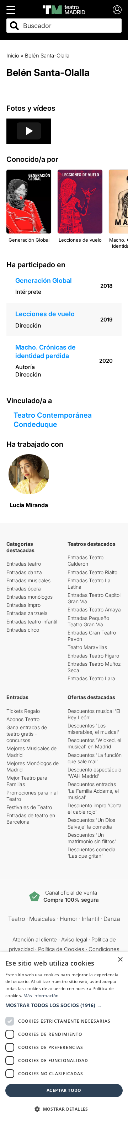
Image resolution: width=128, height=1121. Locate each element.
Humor (69, 918)
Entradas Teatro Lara (91, 678)
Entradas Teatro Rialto (92, 572)
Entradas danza (24, 572)
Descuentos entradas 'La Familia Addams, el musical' (93, 790)
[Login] (117, 9)
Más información (41, 996)
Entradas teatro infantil (31, 622)
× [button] (120, 959)
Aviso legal (74, 939)
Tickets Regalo (23, 711)
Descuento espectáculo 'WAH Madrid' (94, 772)
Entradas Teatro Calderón (85, 560)
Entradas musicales (28, 580)
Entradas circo (22, 630)
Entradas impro (23, 605)
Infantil (90, 918)
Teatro (16, 918)
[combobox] (70, 25)
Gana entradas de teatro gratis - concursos (26, 733)
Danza (111, 918)
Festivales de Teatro (29, 807)
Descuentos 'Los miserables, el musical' (93, 728)
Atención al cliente (34, 939)
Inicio (12, 55)
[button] (64, 1005)
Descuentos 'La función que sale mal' (95, 758)
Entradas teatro (23, 564)
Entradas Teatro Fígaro (93, 656)
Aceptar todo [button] (64, 1090)
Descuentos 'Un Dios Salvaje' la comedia (91, 823)
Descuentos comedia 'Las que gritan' (92, 852)
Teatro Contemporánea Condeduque (53, 420)
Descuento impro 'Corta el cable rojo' (95, 808)
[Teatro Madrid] (64, 9)
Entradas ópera (23, 589)
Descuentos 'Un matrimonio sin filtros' (92, 838)
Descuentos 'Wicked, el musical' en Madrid (94, 743)
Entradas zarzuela (27, 613)
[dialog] (64, 1036)
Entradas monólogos (29, 597)
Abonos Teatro (22, 719)
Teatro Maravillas (87, 647)
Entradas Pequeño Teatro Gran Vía (88, 621)
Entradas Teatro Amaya (94, 609)
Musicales (42, 918)
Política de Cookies (61, 949)
